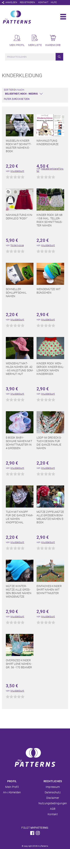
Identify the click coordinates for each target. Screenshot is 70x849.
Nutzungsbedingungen (52, 803)
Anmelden (11, 2)
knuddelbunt (17, 171)
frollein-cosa (17, 245)
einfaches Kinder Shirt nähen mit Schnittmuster (49, 589)
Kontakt (43, 2)
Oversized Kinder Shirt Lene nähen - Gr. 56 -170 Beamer (19, 664)
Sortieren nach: (14, 89)
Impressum (53, 786)
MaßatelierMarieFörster (50, 169)
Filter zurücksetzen (17, 99)
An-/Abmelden (12, 792)
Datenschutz (53, 792)
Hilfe (54, 2)
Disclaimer (52, 797)
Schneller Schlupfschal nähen (16, 293)
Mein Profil (12, 786)
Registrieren (27, 2)
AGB (53, 808)
